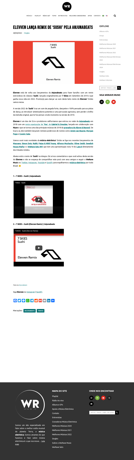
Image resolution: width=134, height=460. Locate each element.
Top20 (54, 15)
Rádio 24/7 (46, 15)
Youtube (41, 163)
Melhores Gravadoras (77, 15)
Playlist (38, 15)
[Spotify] (107, 102)
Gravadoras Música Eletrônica (64, 422)
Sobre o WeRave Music (61, 443)
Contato (97, 15)
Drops (101, 36)
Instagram (32, 163)
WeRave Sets (104, 76)
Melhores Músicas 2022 (107, 52)
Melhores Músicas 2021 (107, 48)
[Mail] (91, 404)
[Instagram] (101, 102)
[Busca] (115, 16)
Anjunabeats (23, 285)
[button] (32, 15)
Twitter (24, 163)
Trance (40, 311)
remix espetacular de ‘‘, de (46, 124)
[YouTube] (113, 102)
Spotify (50, 163)
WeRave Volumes (105, 80)
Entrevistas (62, 15)
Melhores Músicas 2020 (107, 44)
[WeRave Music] (67, 6)
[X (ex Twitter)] (109, 398)
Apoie (90, 15)
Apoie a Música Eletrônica (62, 409)
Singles (27, 33)
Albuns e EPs (104, 31)
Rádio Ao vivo (58, 400)
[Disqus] (53, 346)
